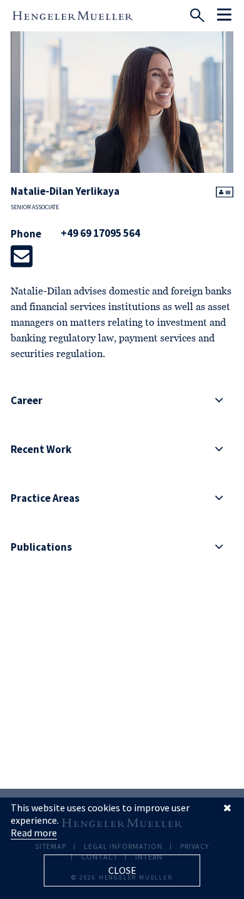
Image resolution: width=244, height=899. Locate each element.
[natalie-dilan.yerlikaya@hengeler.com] (22, 256)
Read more (34, 832)
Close (122, 870)
